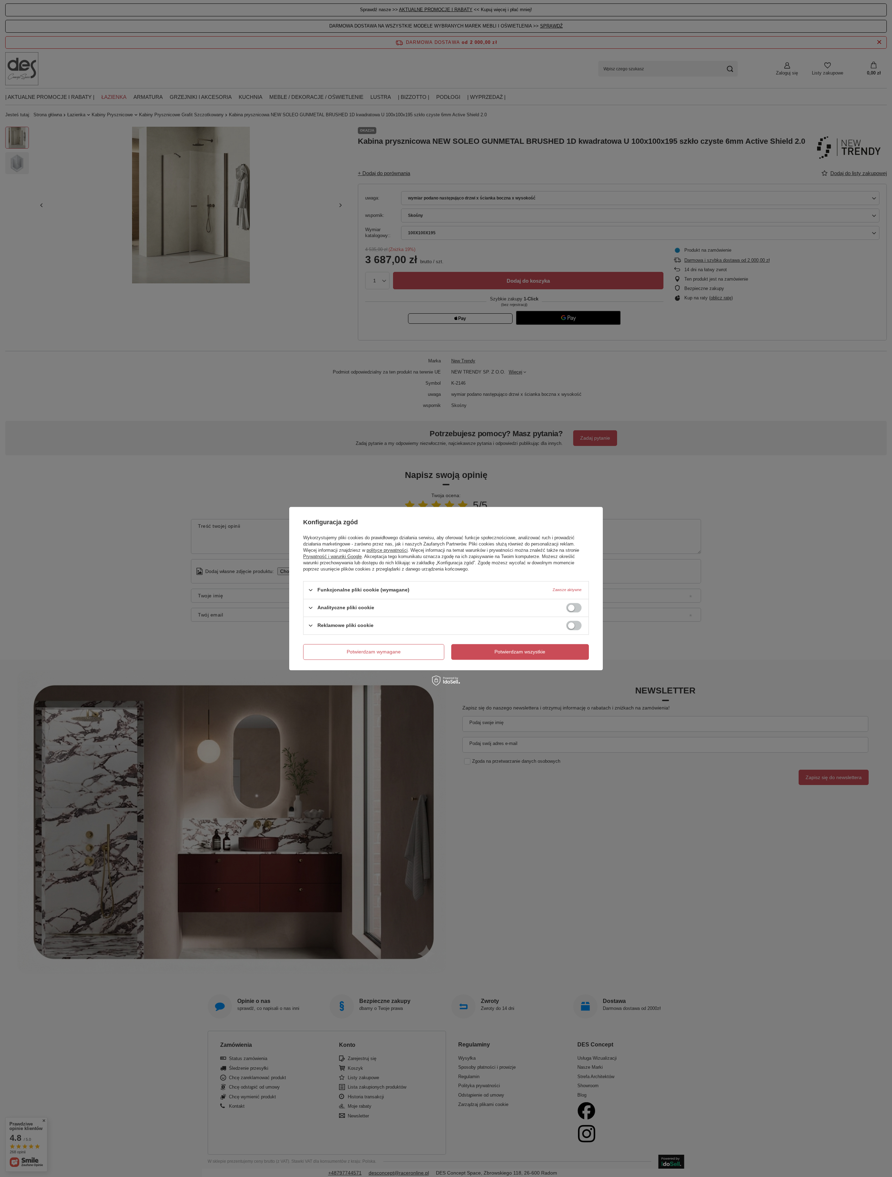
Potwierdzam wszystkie (519, 651)
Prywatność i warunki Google (332, 556)
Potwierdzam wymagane (374, 651)
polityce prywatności (387, 550)
